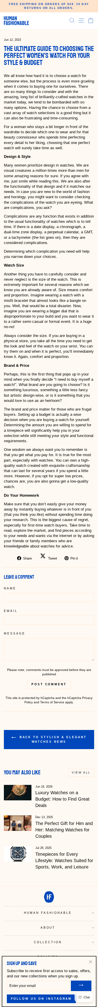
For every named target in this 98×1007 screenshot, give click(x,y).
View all (81, 772)
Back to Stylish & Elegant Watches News (52, 739)
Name (10, 588)
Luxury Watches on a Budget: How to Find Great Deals (62, 799)
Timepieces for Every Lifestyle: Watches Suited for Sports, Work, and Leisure (64, 860)
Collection (48, 942)
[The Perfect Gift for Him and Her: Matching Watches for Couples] (17, 823)
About (48, 927)
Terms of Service (52, 702)
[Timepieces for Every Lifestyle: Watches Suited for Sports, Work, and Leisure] (17, 854)
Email (11, 611)
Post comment (49, 684)
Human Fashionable (48, 913)
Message (14, 633)
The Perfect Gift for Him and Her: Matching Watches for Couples (64, 830)
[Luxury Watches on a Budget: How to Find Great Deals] (17, 792)
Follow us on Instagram (41, 998)
